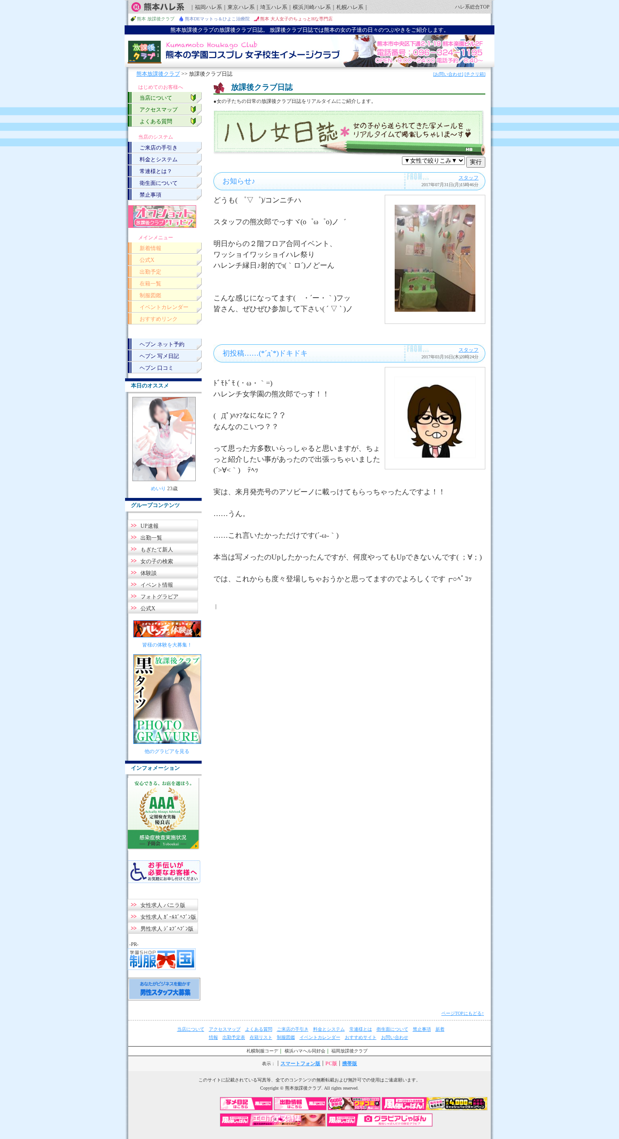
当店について (156, 98)
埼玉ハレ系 (273, 7)
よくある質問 (156, 121)
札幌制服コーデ (262, 1050)
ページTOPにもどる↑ (462, 1013)
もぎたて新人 (156, 549)
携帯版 (349, 1063)
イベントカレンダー (164, 307)
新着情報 (150, 248)
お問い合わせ (394, 1037)
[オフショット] (162, 216)
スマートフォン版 (300, 1063)
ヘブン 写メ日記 (159, 356)
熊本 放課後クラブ (155, 18)
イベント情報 (156, 585)
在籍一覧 (150, 283)
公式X (147, 260)
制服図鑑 (150, 295)
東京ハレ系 (241, 7)
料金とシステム (159, 159)
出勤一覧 (151, 538)
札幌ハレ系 (349, 7)
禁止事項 (150, 195)
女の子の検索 (156, 561)
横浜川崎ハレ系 (312, 7)
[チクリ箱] (474, 74)
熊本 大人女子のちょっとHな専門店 (296, 18)
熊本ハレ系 (157, 7)
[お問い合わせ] (448, 74)
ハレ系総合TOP (472, 7)
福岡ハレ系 (208, 7)
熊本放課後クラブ (158, 74)
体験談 (148, 573)
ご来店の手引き (159, 148)
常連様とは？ (156, 171)
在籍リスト (261, 1037)
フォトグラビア (159, 597)
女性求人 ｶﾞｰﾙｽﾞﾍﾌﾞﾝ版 (168, 917)
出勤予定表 (233, 1037)
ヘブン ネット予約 (162, 344)
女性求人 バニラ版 (162, 905)
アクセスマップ (159, 109)
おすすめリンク (159, 319)
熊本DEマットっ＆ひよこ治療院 (217, 18)
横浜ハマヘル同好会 (305, 1050)
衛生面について (159, 183)
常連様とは (360, 1029)
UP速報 (149, 526)
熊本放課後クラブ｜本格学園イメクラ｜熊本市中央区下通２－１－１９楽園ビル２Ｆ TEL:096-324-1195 (309, 51)
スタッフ (469, 177)
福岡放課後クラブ (349, 1050)
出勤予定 (150, 272)
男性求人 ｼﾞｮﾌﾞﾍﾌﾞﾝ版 (166, 929)
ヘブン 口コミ (157, 368)
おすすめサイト (361, 1037)
